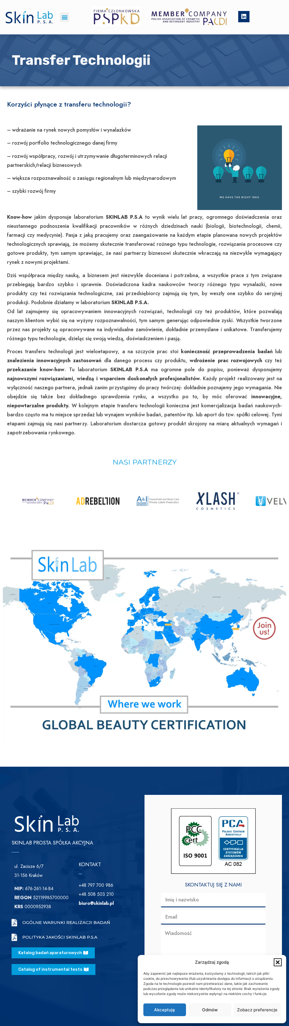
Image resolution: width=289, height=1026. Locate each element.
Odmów (210, 1009)
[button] (278, 962)
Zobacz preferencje (257, 1009)
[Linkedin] (243, 16)
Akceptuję (164, 1009)
